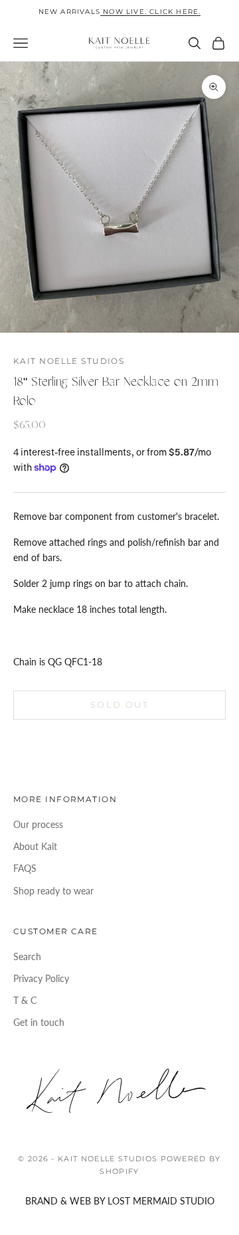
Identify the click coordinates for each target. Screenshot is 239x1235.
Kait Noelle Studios (68, 361)
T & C (25, 1000)
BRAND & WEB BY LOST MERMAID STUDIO (119, 1200)
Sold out (119, 704)
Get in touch (38, 1022)
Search (27, 956)
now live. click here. (150, 11)
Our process (38, 824)
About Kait (35, 846)
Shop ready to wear (53, 890)
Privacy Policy (41, 978)
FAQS (25, 868)
